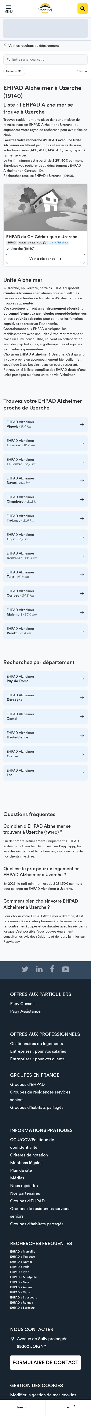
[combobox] (50, 59)
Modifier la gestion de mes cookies (43, 1395)
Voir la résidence (42, 258)
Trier (20, 1407)
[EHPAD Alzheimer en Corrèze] (31, 46)
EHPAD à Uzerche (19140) (53, 176)
